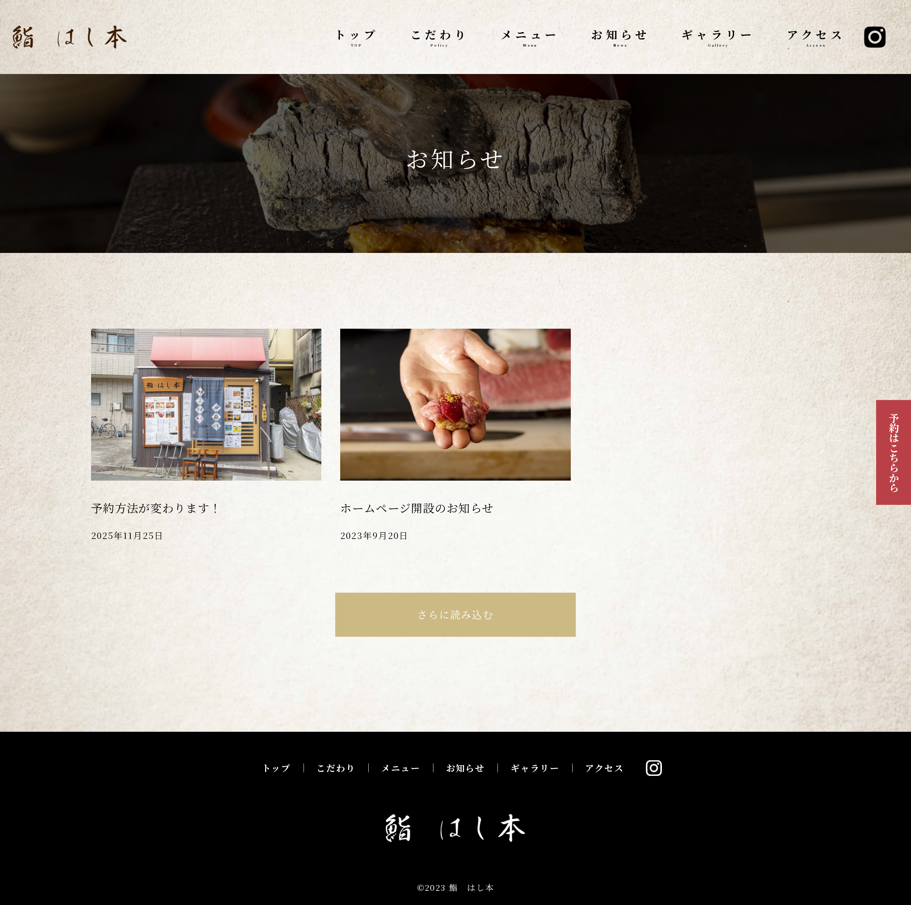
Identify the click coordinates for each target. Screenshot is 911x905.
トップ (356, 37)
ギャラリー (718, 37)
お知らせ (620, 37)
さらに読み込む (455, 614)
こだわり (439, 37)
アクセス (816, 37)
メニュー (530, 37)
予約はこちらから (893, 452)
